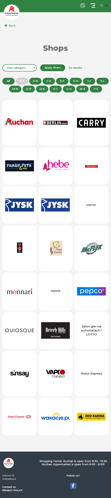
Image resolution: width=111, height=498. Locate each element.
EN (106, 5)
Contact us (9, 487)
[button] (19, 67)
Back (12, 25)
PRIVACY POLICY (12, 490)
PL (101, 5)
